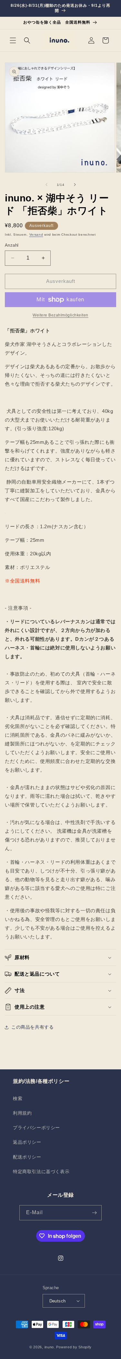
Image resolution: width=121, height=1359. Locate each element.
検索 (17, 1098)
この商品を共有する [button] (32, 1027)
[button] (13, 40)
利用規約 (22, 1113)
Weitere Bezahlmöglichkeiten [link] (60, 315)
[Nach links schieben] (46, 184)
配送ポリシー (27, 1157)
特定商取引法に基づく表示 (41, 1171)
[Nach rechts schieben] (75, 184)
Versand (36, 234)
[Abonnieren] (94, 1212)
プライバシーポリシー (36, 1127)
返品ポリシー (27, 1142)
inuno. (50, 1347)
